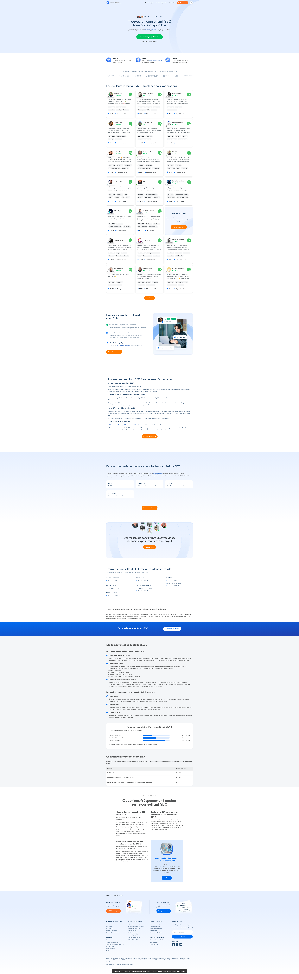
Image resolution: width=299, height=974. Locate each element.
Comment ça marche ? (156, 940)
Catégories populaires (135, 921)
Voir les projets (149, 3)
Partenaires (109, 951)
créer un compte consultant (150, 41)
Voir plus (148, 298)
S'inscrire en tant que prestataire (115, 944)
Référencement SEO (134, 928)
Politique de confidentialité (122, 964)
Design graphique (133, 933)
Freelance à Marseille (156, 928)
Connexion (172, 3)
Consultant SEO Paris (173, 586)
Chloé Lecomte (177, 152)
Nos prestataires (110, 946)
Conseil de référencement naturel (175, 485)
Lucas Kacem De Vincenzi (177, 181)
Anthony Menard (148, 210)
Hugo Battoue (118, 93)
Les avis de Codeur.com (112, 933)
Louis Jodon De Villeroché (147, 123)
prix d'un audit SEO (158, 473)
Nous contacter (154, 944)
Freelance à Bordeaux (156, 933)
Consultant (115, 895)
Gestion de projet (133, 939)
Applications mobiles (134, 937)
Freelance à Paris (155, 924)
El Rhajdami (146, 240)
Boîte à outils (109, 928)
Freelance (108, 895)
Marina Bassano (177, 93)
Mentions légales (110, 964)
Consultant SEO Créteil (173, 581)
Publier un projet (182, 3)
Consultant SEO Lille (113, 588)
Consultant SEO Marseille (145, 588)
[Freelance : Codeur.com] (114, 2)
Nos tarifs (109, 926)
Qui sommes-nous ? (111, 924)
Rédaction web (132, 930)
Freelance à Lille (154, 930)
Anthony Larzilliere (178, 239)
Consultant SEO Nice (143, 591)
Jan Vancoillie (118, 182)
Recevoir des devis (179, 227)
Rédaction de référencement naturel (147, 485)
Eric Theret (117, 210)
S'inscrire (182, 936)
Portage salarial (110, 948)
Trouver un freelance (172, 629)
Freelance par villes (156, 921)
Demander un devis (111, 940)
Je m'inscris (167, 878)
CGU (131, 964)
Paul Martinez (147, 268)
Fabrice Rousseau (177, 123)
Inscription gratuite (161, 3)
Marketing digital (133, 935)
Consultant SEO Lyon (114, 581)
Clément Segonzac (120, 240)
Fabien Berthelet (148, 93)
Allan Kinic (146, 182)
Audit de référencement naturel (116, 485)
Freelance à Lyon (155, 926)
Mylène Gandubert (178, 268)
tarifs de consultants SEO (156, 60)
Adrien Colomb (118, 268)
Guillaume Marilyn (148, 152)
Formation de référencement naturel (117, 495)
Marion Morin (118, 152)
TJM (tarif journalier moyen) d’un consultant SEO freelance (125, 425)
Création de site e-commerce (136, 926)
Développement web (134, 924)
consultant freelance (151, 29)
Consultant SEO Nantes (144, 581)
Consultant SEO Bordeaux (115, 596)
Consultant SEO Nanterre (174, 583)
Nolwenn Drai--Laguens (119, 123)
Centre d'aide (154, 942)
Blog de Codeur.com (111, 930)
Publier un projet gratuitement (149, 37)
